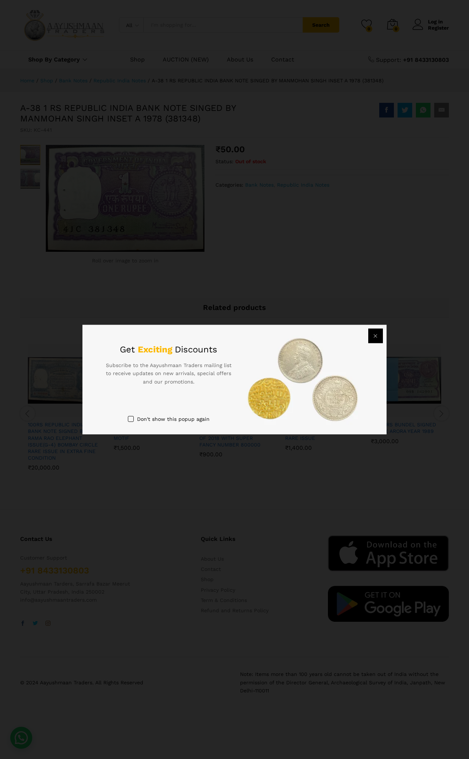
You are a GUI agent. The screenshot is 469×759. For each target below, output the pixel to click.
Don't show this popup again (173, 419)
